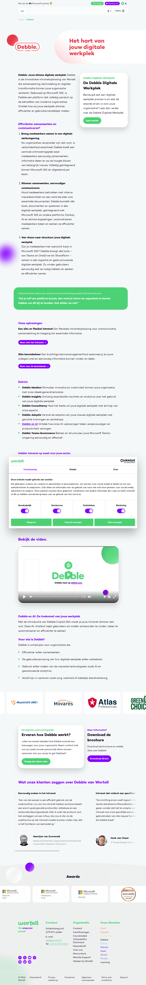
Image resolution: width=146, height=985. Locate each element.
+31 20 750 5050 (59, 944)
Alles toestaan (115, 522)
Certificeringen (81, 932)
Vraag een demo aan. (36, 761)
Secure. (104, 947)
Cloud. (103, 943)
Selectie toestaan (73, 522)
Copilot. (104, 932)
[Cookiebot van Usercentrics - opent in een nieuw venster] (122, 461)
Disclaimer (70, 977)
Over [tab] (115, 469)
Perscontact (79, 953)
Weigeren (31, 522)
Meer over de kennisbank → (34, 366)
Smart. (104, 954)
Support (124, 977)
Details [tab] (73, 469)
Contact (77, 928)
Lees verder (92, 120)
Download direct (99, 758)
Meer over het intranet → (33, 342)
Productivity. (107, 936)
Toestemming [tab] (30, 469)
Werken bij (113, 3)
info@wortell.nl (54, 940)
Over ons (78, 950)
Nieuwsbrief (79, 946)
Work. (103, 928)
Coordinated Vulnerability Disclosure (80, 939)
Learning (105, 962)
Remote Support (82, 957)
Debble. (104, 939)
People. (104, 958)
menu (118, 11)
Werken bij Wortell (83, 961)
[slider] (55, 596)
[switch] (57, 511)
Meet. (103, 951)
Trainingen (97, 3)
